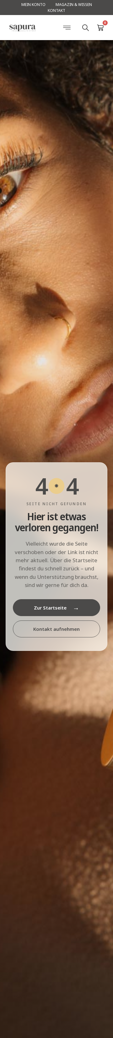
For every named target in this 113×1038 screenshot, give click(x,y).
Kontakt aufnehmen (56, 629)
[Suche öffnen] (85, 27)
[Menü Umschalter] (67, 27)
